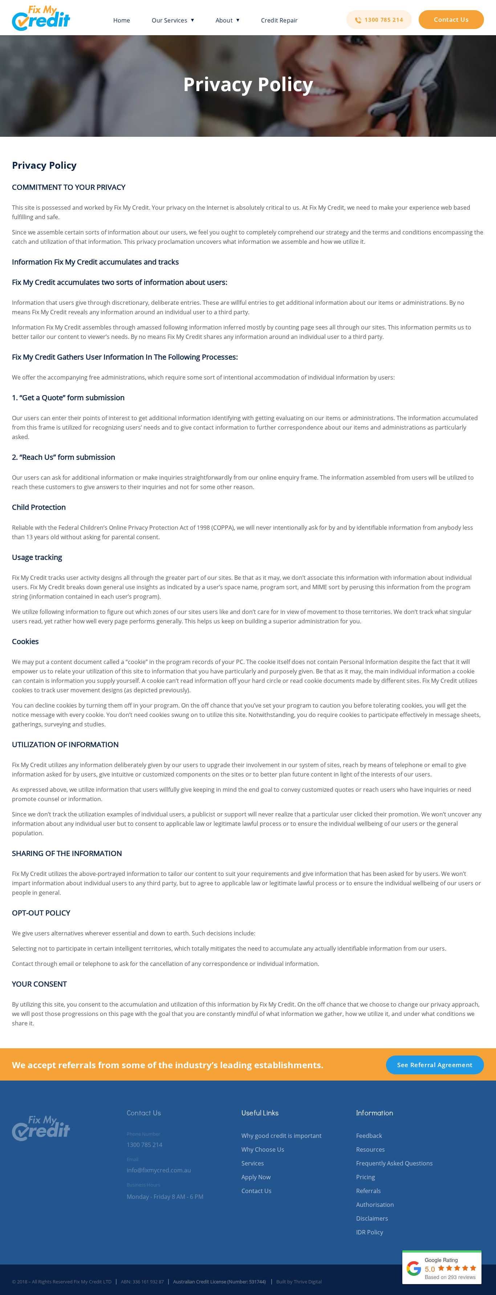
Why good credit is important (281, 1136)
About (224, 20)
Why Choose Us (262, 1149)
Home (121, 20)
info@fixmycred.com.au (159, 1170)
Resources (370, 1149)
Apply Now (256, 1177)
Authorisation (375, 1205)
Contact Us (451, 19)
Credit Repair (279, 20)
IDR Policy (369, 1232)
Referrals (368, 1191)
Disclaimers (372, 1218)
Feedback (369, 1136)
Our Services (169, 20)
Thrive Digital (308, 1281)
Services (252, 1163)
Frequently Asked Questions (394, 1163)
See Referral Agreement (435, 1065)
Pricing (365, 1177)
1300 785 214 (383, 19)
